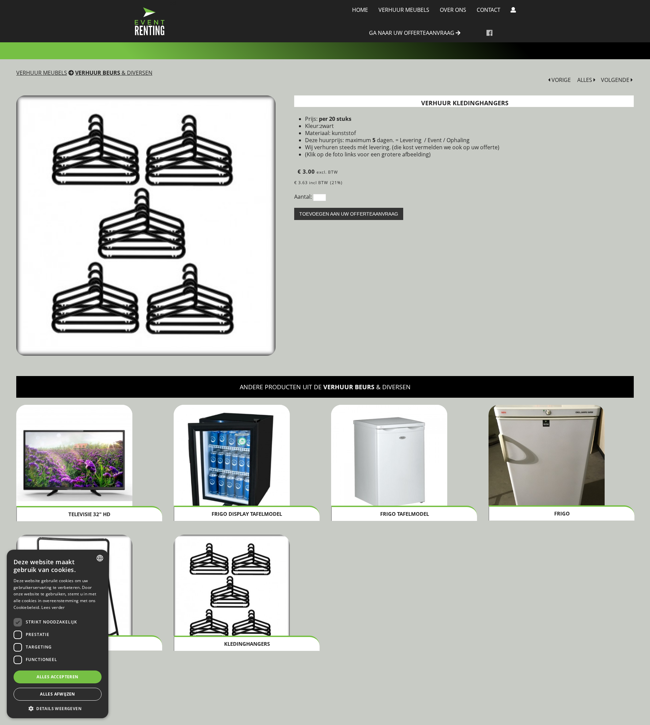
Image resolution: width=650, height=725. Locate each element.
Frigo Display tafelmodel (247, 513)
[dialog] (57, 634)
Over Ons (453, 10)
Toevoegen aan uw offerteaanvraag (348, 214)
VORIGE (560, 80)
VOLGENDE (616, 80)
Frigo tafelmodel (404, 513)
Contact (488, 10)
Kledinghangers (247, 643)
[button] (58, 708)
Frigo (562, 513)
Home (360, 10)
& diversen (113, 72)
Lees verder (53, 607)
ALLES (585, 80)
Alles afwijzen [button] (57, 694)
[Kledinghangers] (146, 225)
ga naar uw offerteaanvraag (412, 33)
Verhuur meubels (403, 10)
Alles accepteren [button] (57, 677)
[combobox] (99, 558)
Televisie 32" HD (89, 514)
